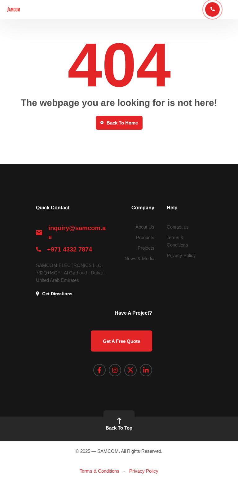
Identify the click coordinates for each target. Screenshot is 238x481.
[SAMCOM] (13, 9)
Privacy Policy (181, 255)
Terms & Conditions (99, 471)
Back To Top (119, 428)
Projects (146, 248)
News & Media (139, 258)
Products (145, 237)
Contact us (178, 227)
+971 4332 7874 (69, 249)
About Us (144, 227)
